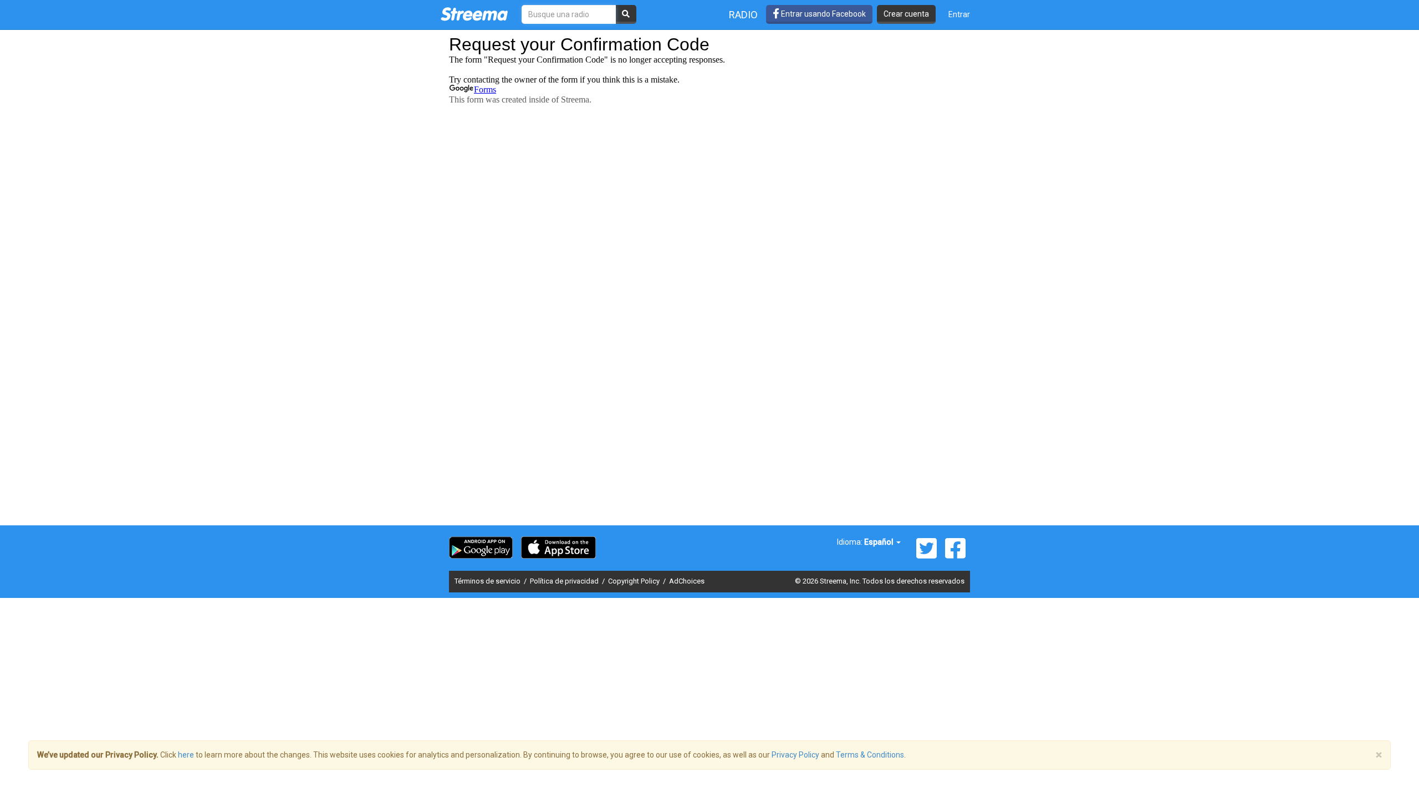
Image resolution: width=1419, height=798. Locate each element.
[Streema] (474, 14)
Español (879, 542)
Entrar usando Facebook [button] (822, 13)
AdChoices (687, 581)
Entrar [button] (959, 14)
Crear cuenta (906, 13)
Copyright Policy (634, 581)
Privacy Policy (795, 754)
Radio (743, 15)
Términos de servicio (488, 581)
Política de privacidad (565, 581)
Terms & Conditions (870, 754)
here (186, 754)
